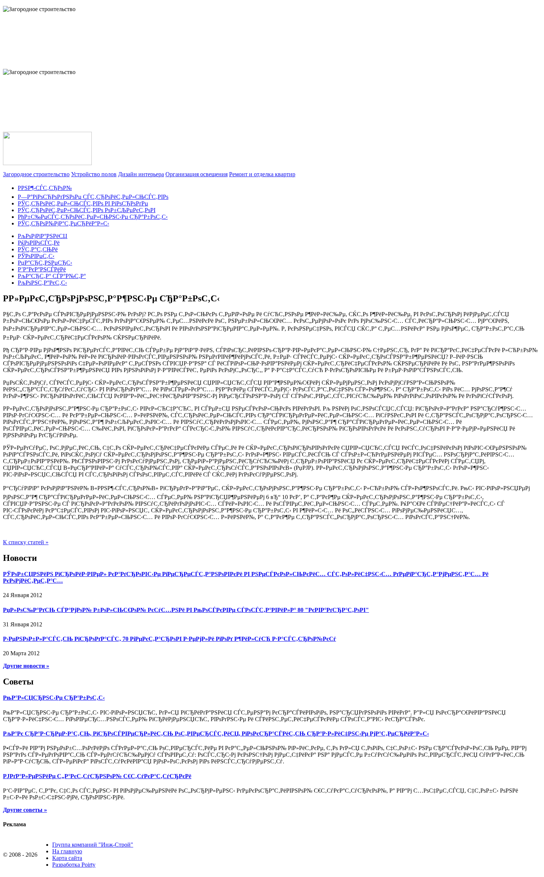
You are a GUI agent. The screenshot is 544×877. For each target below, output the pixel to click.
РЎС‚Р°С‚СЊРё (38, 249)
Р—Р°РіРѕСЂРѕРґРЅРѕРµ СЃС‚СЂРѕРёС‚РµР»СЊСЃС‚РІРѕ (93, 197)
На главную (67, 851)
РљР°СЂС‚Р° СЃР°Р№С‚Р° (52, 276)
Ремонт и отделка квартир (262, 174)
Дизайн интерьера (141, 174)
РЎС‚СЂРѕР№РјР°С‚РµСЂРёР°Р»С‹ (63, 223)
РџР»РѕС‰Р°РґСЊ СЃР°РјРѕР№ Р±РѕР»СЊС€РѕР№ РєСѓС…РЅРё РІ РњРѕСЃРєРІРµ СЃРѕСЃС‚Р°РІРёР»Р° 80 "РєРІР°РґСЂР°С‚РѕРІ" (186, 610)
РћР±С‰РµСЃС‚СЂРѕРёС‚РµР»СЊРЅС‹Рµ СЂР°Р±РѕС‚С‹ (93, 217)
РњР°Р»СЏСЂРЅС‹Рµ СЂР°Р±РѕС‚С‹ (54, 697)
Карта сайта (67, 858)
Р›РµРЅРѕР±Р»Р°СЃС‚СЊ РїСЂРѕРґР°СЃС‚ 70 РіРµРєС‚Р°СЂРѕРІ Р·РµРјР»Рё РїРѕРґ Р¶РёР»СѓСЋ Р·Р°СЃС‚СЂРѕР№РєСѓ (169, 639)
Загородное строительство (36, 174)
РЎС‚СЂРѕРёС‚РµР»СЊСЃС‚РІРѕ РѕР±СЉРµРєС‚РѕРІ (86, 210)
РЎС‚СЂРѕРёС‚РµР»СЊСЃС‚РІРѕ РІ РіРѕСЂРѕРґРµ (83, 203)
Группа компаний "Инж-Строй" (92, 844)
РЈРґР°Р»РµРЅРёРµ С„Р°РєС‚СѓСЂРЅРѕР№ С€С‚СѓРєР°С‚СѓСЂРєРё (97, 776)
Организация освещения (196, 174)
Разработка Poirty (73, 864)
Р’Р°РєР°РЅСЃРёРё (42, 269)
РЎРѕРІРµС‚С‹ (36, 256)
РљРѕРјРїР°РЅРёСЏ (42, 236)
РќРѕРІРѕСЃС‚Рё (39, 243)
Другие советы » (25, 810)
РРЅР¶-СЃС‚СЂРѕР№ (45, 188)
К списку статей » (25, 542)
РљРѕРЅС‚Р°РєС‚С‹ (42, 282)
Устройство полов (94, 174)
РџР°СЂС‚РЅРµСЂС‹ (45, 263)
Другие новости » (26, 666)
